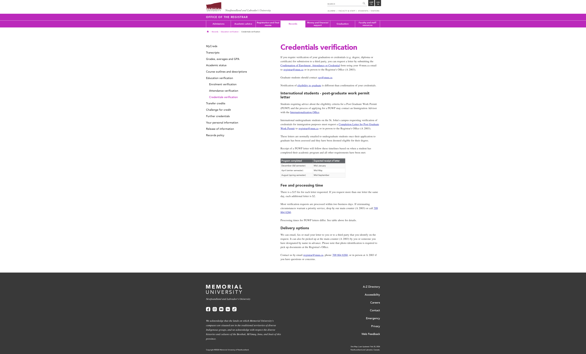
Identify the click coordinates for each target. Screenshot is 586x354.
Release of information (220, 129)
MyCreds (211, 46)
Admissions (218, 24)
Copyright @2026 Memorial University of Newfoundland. (227, 350)
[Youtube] (221, 309)
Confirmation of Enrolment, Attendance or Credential (310, 65)
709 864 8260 (340, 255)
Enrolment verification (223, 84)
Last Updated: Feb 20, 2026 (369, 347)
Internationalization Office (304, 112)
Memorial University (238, 7)
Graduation (343, 24)
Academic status (216, 65)
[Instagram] (215, 309)
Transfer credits (215, 103)
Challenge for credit (218, 109)
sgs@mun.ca (325, 77)
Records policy (215, 135)
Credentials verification (223, 97)
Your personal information (222, 122)
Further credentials (218, 116)
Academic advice (243, 24)
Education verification (230, 32)
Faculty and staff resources (367, 24)
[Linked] (228, 309)
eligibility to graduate (309, 85)
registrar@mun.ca (293, 69)
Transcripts (212, 52)
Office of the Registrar (227, 17)
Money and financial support (317, 24)
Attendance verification (223, 90)
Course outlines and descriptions (226, 71)
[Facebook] (208, 309)
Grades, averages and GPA (222, 59)
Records (293, 24)
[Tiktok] (234, 309)
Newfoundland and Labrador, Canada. (365, 350)
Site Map (354, 347)
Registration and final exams (268, 24)
